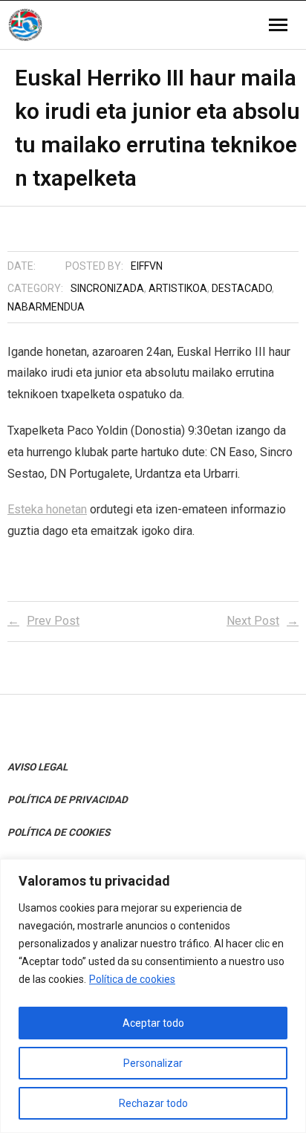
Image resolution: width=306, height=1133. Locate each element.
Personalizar (153, 1063)
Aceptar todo (153, 1023)
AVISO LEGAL (37, 767)
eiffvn (147, 266)
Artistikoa (178, 288)
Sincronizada (107, 288)
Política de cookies (132, 979)
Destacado (242, 288)
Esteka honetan (47, 509)
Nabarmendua (46, 307)
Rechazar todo (153, 1103)
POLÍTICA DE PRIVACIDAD (67, 799)
